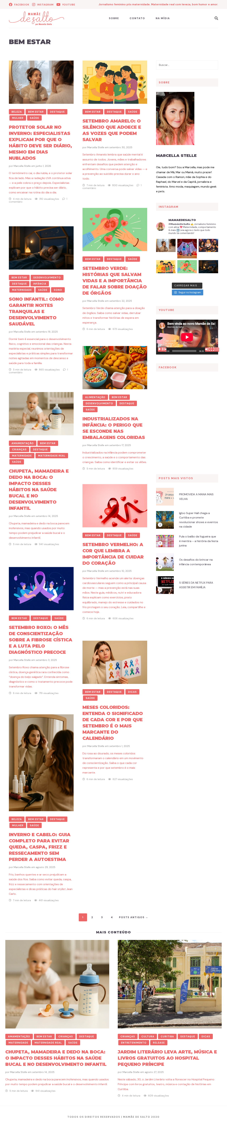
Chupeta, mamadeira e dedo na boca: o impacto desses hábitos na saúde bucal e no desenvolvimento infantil (39, 489)
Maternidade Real (51, 455)
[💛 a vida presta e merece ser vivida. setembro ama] (166, 270)
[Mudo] (209, 349)
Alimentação (95, 397)
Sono (58, 289)
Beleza (17, 111)
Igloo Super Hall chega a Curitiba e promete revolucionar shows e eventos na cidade (198, 520)
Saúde (34, 118)
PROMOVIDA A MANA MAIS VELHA (196, 496)
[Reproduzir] (162, 349)
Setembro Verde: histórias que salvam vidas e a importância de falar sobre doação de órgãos (114, 281)
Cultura (147, 1036)
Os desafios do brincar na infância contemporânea (196, 562)
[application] (187, 337)
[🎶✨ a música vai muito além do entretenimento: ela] (208, 248)
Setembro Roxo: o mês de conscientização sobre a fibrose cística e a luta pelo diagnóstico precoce (40, 640)
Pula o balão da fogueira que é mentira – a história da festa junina (198, 541)
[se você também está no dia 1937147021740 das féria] (187, 248)
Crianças (19, 449)
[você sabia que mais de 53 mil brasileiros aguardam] (187, 270)
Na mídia (163, 18)
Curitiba (167, 1036)
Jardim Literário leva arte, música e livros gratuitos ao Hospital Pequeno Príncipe (167, 1058)
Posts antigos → (133, 917)
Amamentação (23, 443)
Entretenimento (133, 1042)
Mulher (17, 118)
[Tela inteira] (215, 349)
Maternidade (22, 289)
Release (159, 1042)
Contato (137, 18)
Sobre (114, 18)
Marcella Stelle (22, 166)
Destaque (57, 111)
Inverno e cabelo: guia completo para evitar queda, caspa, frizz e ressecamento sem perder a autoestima (39, 847)
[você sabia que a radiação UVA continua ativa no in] (166, 248)
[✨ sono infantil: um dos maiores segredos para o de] (208, 270)
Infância (39, 283)
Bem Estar (36, 111)
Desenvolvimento (47, 277)
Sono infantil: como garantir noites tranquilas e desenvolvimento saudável (36, 311)
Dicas (132, 691)
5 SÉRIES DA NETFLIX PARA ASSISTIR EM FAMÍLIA (196, 585)
